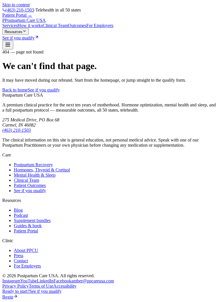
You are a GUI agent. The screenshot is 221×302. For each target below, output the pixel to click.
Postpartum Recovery (33, 164)
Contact (21, 260)
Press (18, 255)
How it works (30, 25)
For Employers (99, 25)
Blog (18, 210)
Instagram (11, 280)
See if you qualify (44, 89)
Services (10, 25)
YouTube (28, 280)
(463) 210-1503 (19, 9)
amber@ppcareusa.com (92, 280)
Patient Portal (26, 230)
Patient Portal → (17, 15)
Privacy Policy (15, 286)
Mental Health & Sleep (35, 175)
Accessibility (65, 286)
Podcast (21, 215)
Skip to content (16, 4)
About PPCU (26, 250)
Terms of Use (41, 286)
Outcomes (77, 25)
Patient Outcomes (30, 185)
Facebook (62, 280)
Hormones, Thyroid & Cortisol (42, 169)
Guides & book (28, 225)
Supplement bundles (32, 220)
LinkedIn (45, 280)
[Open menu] (7, 45)
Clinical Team (55, 25)
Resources (13, 32)
